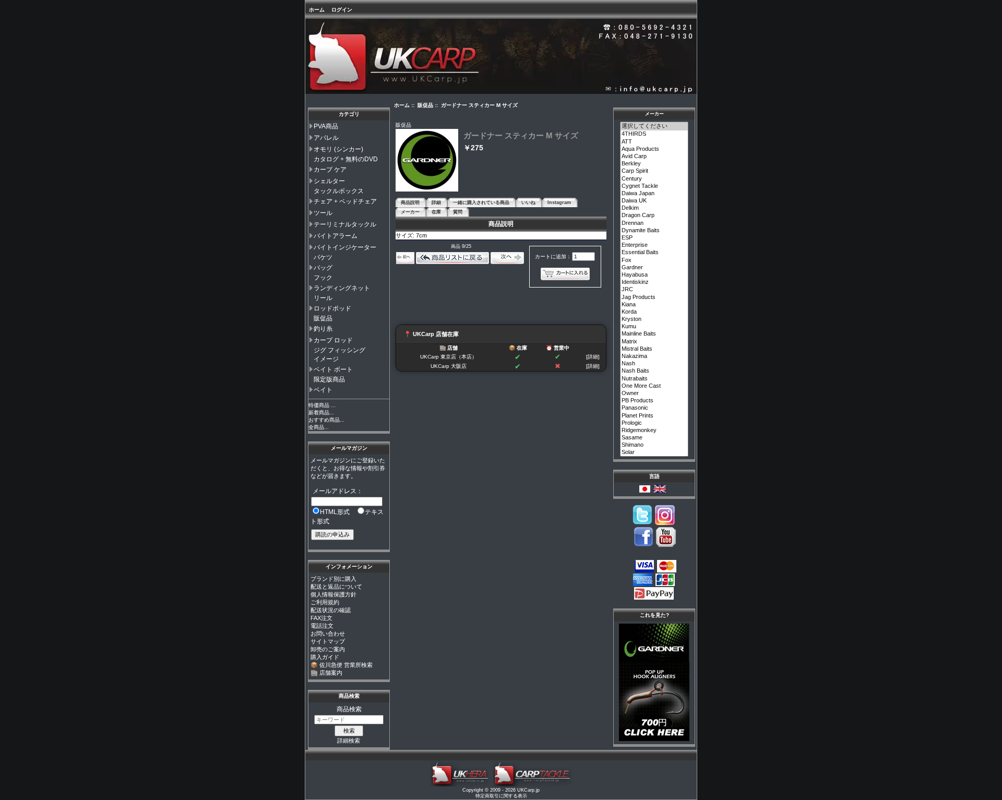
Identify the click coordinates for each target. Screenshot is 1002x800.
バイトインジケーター (345, 247)
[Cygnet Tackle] (654, 186)
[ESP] (654, 238)
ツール (323, 213)
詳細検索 (348, 740)
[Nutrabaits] (654, 379)
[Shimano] (654, 445)
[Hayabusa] (654, 275)
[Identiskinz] (654, 282)
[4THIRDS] (654, 134)
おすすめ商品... (326, 420)
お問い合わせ (328, 633)
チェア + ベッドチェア (345, 201)
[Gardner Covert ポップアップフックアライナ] (654, 739)
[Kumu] (654, 326)
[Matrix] (654, 341)
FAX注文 (321, 618)
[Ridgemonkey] (654, 430)
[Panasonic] (654, 408)
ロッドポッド (332, 308)
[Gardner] (654, 267)
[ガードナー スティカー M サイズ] (427, 190)
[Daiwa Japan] (654, 193)
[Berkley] (654, 164)
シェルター (329, 181)
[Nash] (654, 363)
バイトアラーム (335, 236)
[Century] (654, 179)
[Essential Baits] (654, 252)
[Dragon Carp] (654, 215)
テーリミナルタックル (345, 224)
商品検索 (349, 696)
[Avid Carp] (654, 156)
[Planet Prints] (654, 416)
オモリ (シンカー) (338, 149)
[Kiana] (654, 304)
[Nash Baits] (654, 371)
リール (323, 298)
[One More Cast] (654, 386)
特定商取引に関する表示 (501, 795)
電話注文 (322, 626)
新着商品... (321, 412)
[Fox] (654, 260)
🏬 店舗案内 (326, 673)
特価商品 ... (322, 405)
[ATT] (654, 142)
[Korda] (654, 312)
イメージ (326, 359)
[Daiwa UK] (654, 201)
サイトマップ (328, 641)
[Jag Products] (654, 297)
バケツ (323, 257)
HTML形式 (335, 512)
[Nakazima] (654, 356)
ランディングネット (342, 288)
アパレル (326, 137)
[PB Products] (654, 400)
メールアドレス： (338, 491)
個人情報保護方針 (333, 594)
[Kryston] (654, 319)
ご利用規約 (325, 602)
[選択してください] (654, 126)
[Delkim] (654, 208)
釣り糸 (323, 328)
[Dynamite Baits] (654, 230)
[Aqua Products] (654, 149)
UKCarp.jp (528, 790)
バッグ (323, 267)
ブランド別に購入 (333, 579)
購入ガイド (325, 657)
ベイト (323, 389)
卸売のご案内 (328, 649)
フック (323, 277)
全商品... (318, 427)
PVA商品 (326, 126)
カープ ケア (330, 169)
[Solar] (654, 452)
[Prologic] (654, 423)
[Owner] (654, 393)
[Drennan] (654, 223)
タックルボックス (339, 191)
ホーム (317, 10)
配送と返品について (336, 586)
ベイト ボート (333, 369)
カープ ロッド (333, 340)
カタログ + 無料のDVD (346, 159)
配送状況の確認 (331, 610)
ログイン (341, 10)
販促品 (323, 318)
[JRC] (654, 289)
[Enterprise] (654, 245)
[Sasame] (654, 437)
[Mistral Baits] (654, 349)
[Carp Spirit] (654, 171)
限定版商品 (329, 379)
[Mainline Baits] (654, 334)
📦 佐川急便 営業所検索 (342, 665)
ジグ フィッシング (339, 350)
